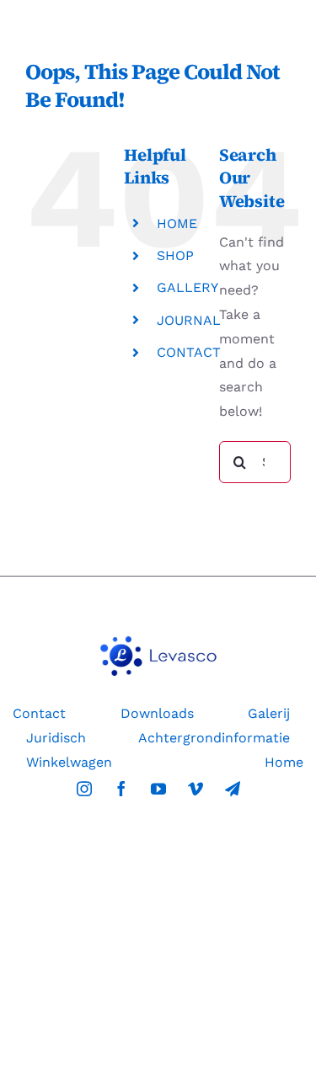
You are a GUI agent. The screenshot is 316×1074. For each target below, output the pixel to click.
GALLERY (187, 287)
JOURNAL (189, 320)
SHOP (175, 255)
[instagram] (84, 788)
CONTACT (189, 352)
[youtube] (158, 788)
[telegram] (232, 788)
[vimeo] (195, 788)
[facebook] (121, 788)
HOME (177, 223)
